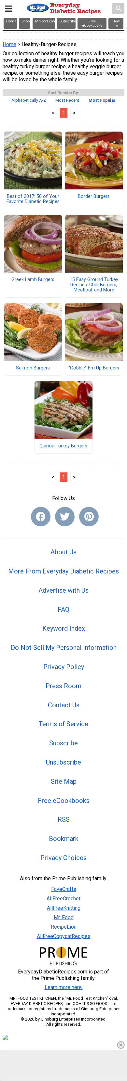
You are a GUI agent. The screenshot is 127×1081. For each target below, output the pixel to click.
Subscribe (63, 743)
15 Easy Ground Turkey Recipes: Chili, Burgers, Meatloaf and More (94, 285)
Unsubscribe (63, 762)
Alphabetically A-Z (28, 100)
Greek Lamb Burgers (32, 279)
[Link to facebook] (40, 516)
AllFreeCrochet (63, 898)
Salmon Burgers (33, 368)
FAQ (63, 609)
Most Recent (67, 100)
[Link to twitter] (65, 516)
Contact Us (63, 705)
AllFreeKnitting (63, 908)
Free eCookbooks (64, 800)
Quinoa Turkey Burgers (63, 446)
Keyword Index (63, 628)
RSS (64, 819)
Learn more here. (64, 987)
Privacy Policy (63, 667)
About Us (63, 552)
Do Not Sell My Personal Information (64, 647)
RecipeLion (64, 927)
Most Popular (102, 100)
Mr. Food (64, 917)
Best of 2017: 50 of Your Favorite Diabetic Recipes (33, 199)
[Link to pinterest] (89, 516)
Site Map (64, 781)
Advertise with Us (63, 590)
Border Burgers (94, 196)
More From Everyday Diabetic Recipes (63, 571)
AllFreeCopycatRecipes (64, 936)
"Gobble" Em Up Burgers (93, 368)
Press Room (63, 686)
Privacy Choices (63, 858)
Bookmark (63, 839)
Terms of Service (63, 724)
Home (9, 44)
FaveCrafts (63, 889)
